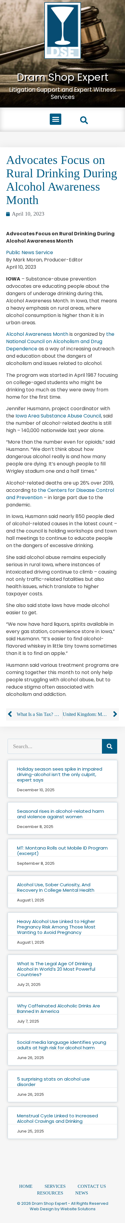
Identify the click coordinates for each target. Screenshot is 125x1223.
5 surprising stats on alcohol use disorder (53, 1082)
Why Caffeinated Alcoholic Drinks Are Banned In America (58, 1008)
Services (55, 1186)
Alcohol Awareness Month (37, 334)
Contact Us (92, 1186)
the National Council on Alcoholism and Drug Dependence (60, 341)
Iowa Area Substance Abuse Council (58, 415)
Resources (50, 1193)
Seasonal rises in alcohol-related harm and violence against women (60, 814)
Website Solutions (78, 1209)
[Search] (109, 746)
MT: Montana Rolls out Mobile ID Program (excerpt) (62, 851)
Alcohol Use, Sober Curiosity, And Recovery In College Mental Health (55, 887)
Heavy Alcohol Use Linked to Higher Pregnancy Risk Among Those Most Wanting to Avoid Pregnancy (56, 926)
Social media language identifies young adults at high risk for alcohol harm (61, 1045)
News (81, 1193)
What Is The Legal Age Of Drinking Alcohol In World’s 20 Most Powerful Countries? (56, 969)
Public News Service (29, 252)
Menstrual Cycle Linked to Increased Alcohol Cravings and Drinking (57, 1118)
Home (25, 1186)
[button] (55, 119)
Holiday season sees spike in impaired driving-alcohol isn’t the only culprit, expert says (59, 774)
